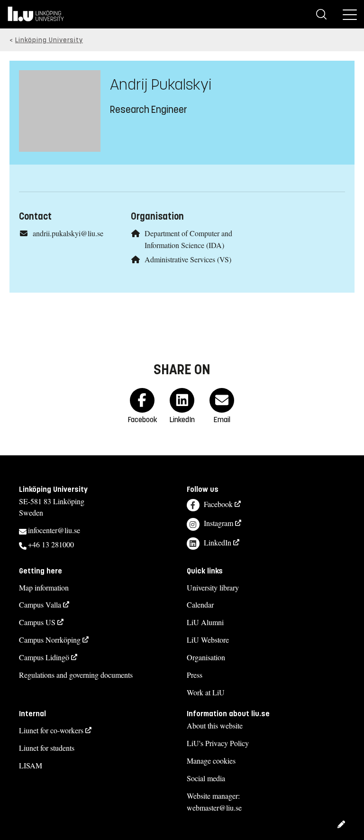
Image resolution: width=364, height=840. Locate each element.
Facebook (218, 504)
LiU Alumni (205, 622)
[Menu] (350, 14)
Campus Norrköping (50, 640)
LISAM (30, 765)
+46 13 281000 (51, 544)
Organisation (206, 657)
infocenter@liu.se (54, 530)
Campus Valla (40, 604)
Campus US (37, 622)
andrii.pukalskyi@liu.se (68, 233)
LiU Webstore (208, 640)
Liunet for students (46, 748)
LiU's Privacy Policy (218, 743)
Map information (44, 587)
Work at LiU (206, 692)
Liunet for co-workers (51, 730)
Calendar (200, 604)
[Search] (321, 14)
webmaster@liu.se (214, 807)
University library (213, 587)
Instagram (218, 523)
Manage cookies (211, 761)
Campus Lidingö (44, 657)
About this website (215, 725)
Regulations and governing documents (76, 675)
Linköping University (49, 40)
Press (194, 675)
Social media (206, 778)
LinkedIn (217, 542)
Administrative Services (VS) (188, 259)
